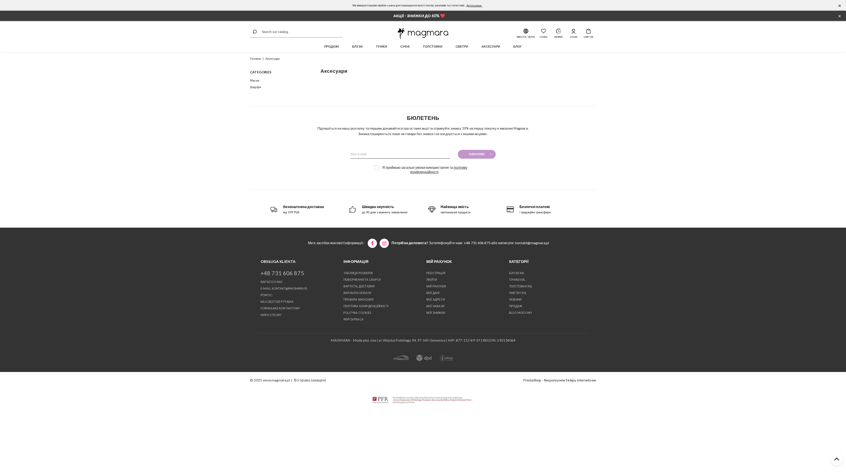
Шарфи (255, 87)
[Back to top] (837, 459)
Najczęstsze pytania (277, 301)
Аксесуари (490, 46)
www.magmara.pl (276, 380)
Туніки (381, 46)
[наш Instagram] (384, 243)
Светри (462, 46)
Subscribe (477, 154)
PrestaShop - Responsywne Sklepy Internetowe (559, 380)
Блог (517, 46)
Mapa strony (271, 315)
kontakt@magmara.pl (532, 243)
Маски (254, 80)
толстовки (432, 46)
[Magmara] (423, 33)
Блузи (357, 46)
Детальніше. (474, 5)
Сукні (405, 46)
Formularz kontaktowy (280, 308)
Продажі (331, 46)
